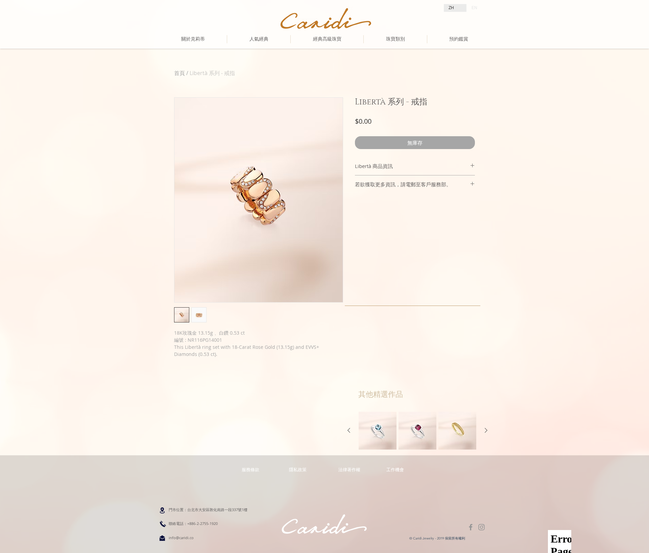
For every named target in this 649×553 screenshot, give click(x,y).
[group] (417, 430)
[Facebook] (470, 527)
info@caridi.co (181, 537)
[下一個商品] (486, 430)
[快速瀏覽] (377, 431)
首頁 (179, 73)
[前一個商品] (349, 430)
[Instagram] (481, 527)
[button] (349, 469)
